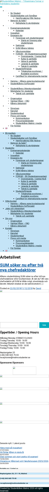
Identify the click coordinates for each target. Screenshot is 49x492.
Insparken (14, 33)
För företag (15, 126)
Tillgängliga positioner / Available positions (32, 72)
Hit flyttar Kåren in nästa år (12, 452)
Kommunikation (23, 118)
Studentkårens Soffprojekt (22, 83)
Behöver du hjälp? (18, 20)
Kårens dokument (18, 103)
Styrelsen (14, 108)
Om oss (8, 96)
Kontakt (8, 106)
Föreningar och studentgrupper (30, 38)
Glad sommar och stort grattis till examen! (19, 456)
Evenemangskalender (20, 28)
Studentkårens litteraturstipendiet (25, 88)
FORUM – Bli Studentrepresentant (31, 54)
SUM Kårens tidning (25, 48)
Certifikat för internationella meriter (31, 76)
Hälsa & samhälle (29, 61)
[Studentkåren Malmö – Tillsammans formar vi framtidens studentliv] (24, 3)
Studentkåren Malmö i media (29, 123)
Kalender (20, 30)
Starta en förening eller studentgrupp (31, 41)
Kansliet (14, 111)
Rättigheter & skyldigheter (27, 23)
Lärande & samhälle (30, 64)
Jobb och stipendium (14, 86)
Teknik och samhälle (25, 93)
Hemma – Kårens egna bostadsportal (27, 81)
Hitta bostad (10, 78)
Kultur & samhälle (29, 59)
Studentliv (9, 25)
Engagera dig (16, 35)
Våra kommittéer (23, 51)
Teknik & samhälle (29, 66)
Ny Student (15, 13)
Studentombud (17, 113)
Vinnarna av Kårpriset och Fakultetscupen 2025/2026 (24, 461)
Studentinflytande (24, 69)
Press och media (18, 116)
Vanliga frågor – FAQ (19, 101)
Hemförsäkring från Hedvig (28, 18)
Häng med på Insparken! (11, 448)
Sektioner (20, 45)
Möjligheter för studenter (21, 91)
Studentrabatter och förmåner (23, 15)
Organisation (16, 98)
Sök (44, 325)
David (38, 288)
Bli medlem (10, 11)
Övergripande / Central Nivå (33, 56)
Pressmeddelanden (25, 121)
